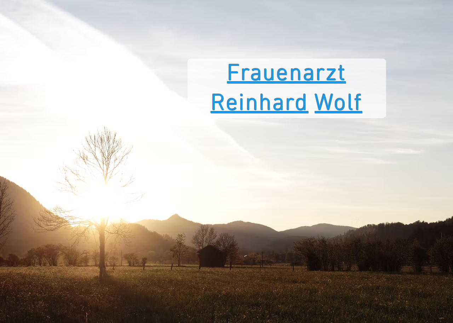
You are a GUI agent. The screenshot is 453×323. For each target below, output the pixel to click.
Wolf (338, 104)
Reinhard (260, 104)
